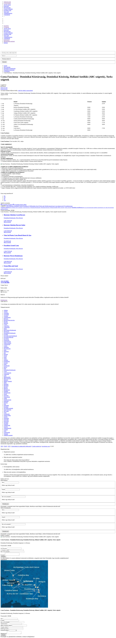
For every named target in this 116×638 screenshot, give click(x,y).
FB (4, 196)
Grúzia (5, 346)
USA (5, 431)
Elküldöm (3, 556)
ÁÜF (9, 446)
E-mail (2, 620)
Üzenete (3, 555)
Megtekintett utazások (9, 41)
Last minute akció (59, 206)
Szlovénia (6, 421)
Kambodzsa (7, 361)
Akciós (21, 206)
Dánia (5, 328)
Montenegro (7, 390)
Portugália (6, 405)
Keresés (4, 62)
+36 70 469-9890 (5, 282)
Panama (6, 402)
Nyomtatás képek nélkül (20, 204)
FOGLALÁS (4, 87)
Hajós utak (42, 206)
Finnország (6, 340)
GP (4, 197)
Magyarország (7, 378)
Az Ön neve (4, 548)
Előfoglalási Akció (34, 206)
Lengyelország (7, 372)
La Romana (7, 71)
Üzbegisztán (7, 432)
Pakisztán (6, 401)
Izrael (5, 357)
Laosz (5, 371)
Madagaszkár (7, 377)
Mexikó (6, 387)
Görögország (7, 344)
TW (5, 200)
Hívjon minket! (4, 275)
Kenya (5, 367)
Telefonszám (4, 623)
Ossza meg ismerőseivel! (7, 193)
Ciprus (5, 324)
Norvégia (6, 395)
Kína (5, 368)
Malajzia (6, 380)
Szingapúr (6, 418)
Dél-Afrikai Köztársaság (10, 330)
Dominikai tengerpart (9, 70)
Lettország (6, 374)
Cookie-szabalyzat (36, 446)
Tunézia (6, 426)
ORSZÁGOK (7, 2)
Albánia (6, 310)
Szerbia (5, 417)
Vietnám (6, 434)
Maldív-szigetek (8, 381)
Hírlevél (3, 294)
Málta (5, 382)
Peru (5, 404)
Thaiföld (6, 424)
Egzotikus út (26, 206)
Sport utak (6, 12)
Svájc (5, 412)
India (5, 350)
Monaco (6, 388)
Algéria (5, 311)
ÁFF (2, 446)
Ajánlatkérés (7, 14)
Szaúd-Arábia (7, 415)
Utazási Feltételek (8, 9)
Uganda (6, 429)
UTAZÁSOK (7, 3)
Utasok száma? (4, 627)
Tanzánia (6, 422)
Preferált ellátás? (5, 630)
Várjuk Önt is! (4, 285)
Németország (7, 392)
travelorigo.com (46, 446)
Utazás (5, 65)
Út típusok (6, 27)
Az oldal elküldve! (5, 558)
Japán (5, 358)
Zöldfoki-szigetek (8, 435)
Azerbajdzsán (7, 317)
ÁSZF (5, 446)
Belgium (6, 319)
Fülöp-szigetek (7, 343)
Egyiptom (6, 338)
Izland (5, 355)
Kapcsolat (6, 6)
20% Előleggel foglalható (12, 206)
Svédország (7, 414)
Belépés (6, 42)
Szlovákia (6, 419)
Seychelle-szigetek (8, 408)
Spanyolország (7, 409)
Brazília (6, 321)
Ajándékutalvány (8, 13)
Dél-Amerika (7, 67)
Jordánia (6, 360)
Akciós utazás (7, 4)
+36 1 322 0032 (5, 281)
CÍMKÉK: (3, 206)
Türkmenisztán (7, 428)
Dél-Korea (6, 331)
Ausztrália (6, 314)
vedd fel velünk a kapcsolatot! (25, 90)
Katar (5, 364)
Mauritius (6, 385)
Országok (6, 25)
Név (3, 482)
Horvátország (7, 7)
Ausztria (6, 316)
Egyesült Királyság (8, 337)
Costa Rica (6, 326)
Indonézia (6, 351)
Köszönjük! (3, 506)
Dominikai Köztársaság (9, 68)
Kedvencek (6, 40)
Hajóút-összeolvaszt (50, 206)
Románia (6, 407)
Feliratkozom (4, 300)
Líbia (5, 375)
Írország (6, 354)
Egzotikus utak (7, 10)
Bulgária (6, 323)
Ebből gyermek (4, 628)
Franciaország (7, 341)
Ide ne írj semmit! (6, 496)
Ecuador (6, 334)
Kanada (6, 363)
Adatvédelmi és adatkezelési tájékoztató (21, 446)
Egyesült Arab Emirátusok (10, 336)
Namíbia (6, 391)
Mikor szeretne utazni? (6, 625)
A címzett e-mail (5, 550)
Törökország (7, 425)
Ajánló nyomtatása (5, 203)
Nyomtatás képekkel (7, 204)
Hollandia (6, 347)
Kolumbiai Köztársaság (9, 370)
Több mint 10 (4, 301)
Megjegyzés (4, 633)
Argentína (6, 313)
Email (3, 489)
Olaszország (7, 397)
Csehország (7, 327)
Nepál (5, 394)
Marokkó (6, 384)
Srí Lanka (6, 411)
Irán (5, 353)
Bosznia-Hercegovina (9, 320)
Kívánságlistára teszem (6, 98)
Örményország (7, 399)
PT (4, 199)
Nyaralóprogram (68, 206)
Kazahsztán (7, 365)
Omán (5, 398)
